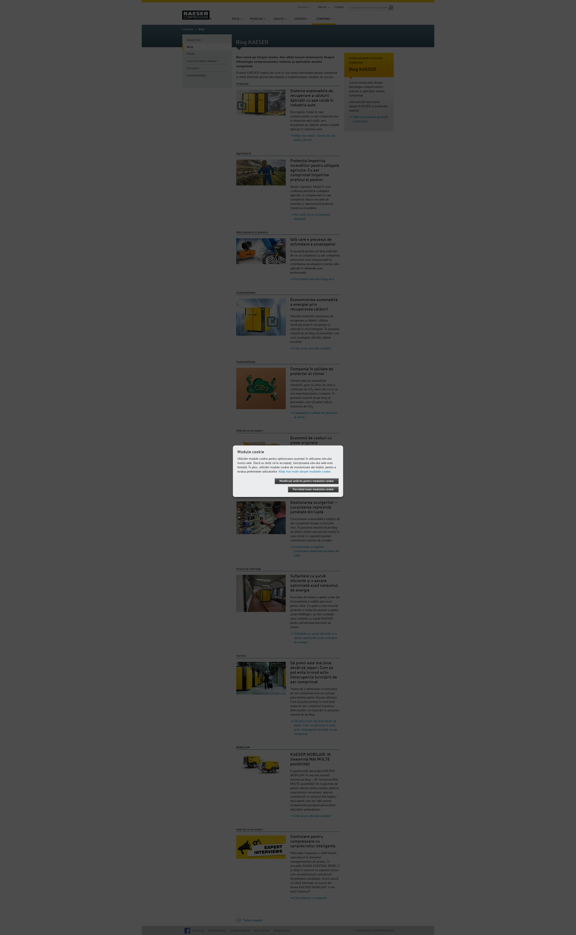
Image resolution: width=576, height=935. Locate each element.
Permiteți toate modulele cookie (313, 489)
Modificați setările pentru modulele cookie (306, 481)
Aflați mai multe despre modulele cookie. (304, 471)
